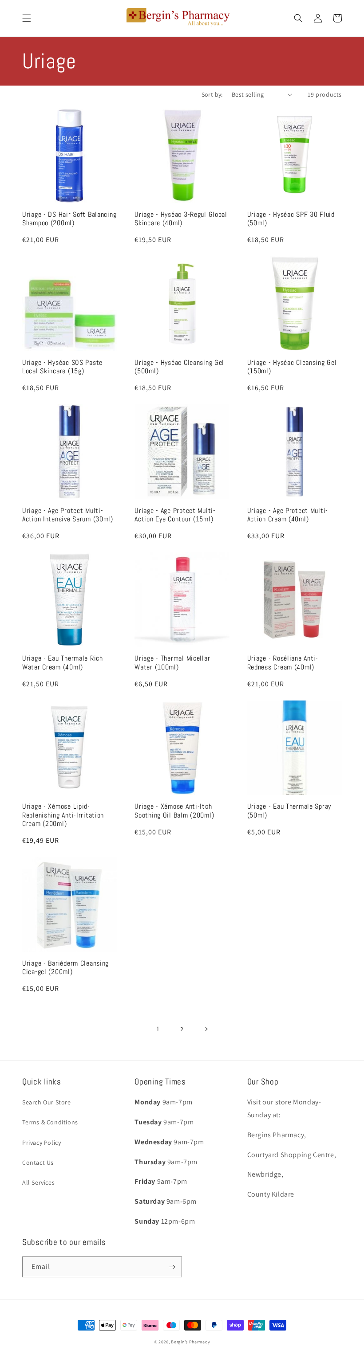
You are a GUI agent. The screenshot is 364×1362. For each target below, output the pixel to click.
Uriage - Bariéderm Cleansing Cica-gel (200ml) (65, 967)
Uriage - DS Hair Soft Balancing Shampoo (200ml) (69, 219)
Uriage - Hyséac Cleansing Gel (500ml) (179, 367)
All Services (38, 1182)
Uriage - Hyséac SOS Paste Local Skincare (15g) (62, 367)
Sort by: (212, 94)
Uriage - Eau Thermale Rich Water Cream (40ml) (62, 662)
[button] (26, 18)
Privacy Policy (41, 1143)
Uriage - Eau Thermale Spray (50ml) (289, 810)
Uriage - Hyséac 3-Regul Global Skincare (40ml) (181, 219)
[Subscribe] (172, 1266)
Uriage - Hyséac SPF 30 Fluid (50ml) (291, 219)
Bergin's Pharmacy (190, 1342)
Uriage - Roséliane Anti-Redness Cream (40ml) (282, 662)
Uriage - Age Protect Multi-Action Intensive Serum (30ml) (67, 515)
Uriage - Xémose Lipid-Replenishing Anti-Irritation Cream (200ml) (63, 815)
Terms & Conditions (50, 1122)
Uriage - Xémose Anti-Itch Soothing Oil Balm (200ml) (174, 810)
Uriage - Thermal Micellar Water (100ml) (172, 662)
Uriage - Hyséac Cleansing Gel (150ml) (292, 367)
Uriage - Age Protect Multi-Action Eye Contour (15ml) (175, 515)
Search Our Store (46, 1102)
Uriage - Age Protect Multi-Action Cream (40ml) (287, 515)
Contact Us (38, 1162)
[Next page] (206, 1029)
